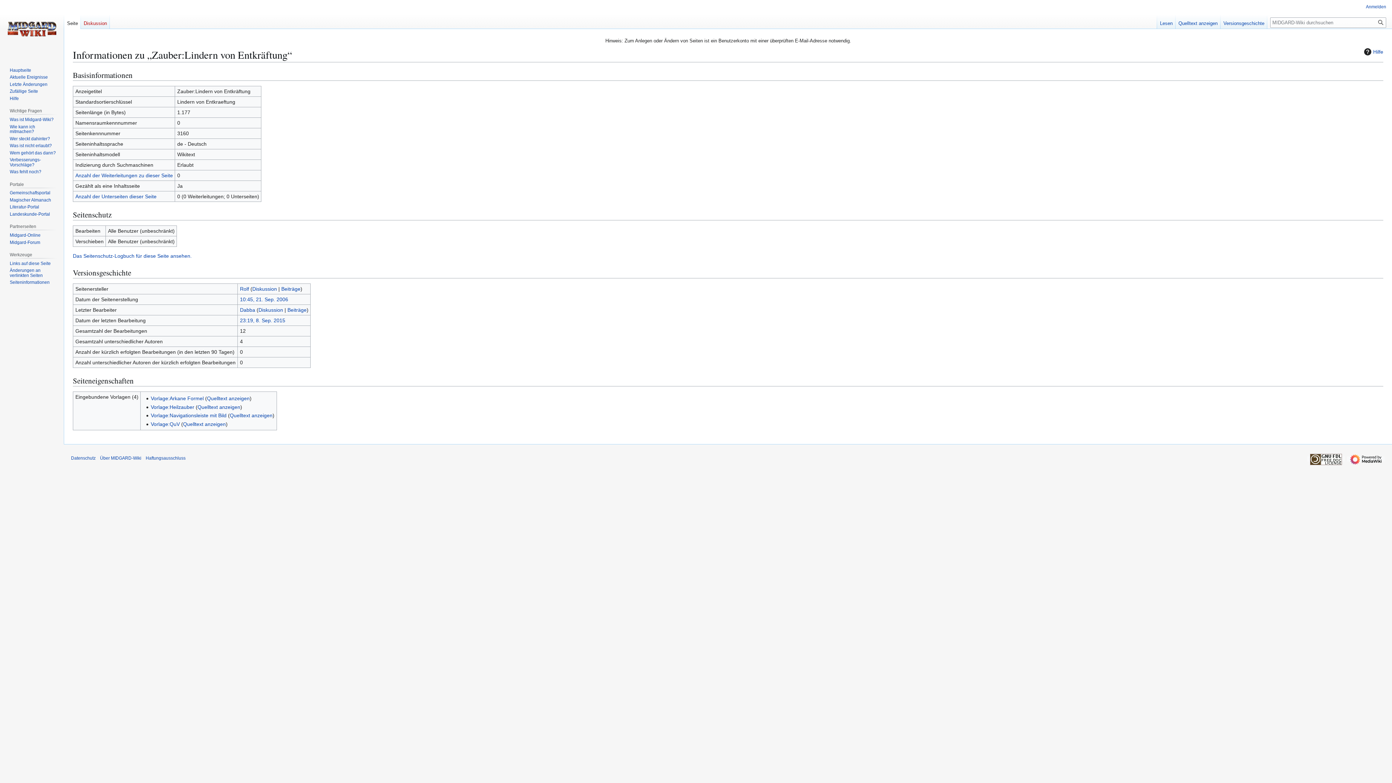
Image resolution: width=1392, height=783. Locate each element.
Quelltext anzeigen (228, 398)
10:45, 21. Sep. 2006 (264, 299)
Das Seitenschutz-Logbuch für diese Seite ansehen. (132, 256)
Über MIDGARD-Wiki (120, 458)
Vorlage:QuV (165, 424)
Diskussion (264, 289)
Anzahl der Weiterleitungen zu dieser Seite (124, 175)
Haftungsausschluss (166, 458)
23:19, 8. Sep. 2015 (262, 320)
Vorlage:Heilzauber (172, 407)
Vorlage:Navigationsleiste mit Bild (189, 415)
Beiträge (291, 289)
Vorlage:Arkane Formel (177, 398)
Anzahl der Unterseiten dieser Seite (116, 196)
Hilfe (1378, 52)
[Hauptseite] (32, 29)
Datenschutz (83, 458)
